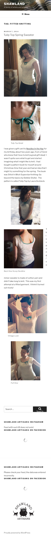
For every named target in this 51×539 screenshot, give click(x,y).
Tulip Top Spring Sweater (19, 34)
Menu (26, 14)
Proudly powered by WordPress (17, 533)
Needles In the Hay (35, 149)
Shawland (14, 4)
